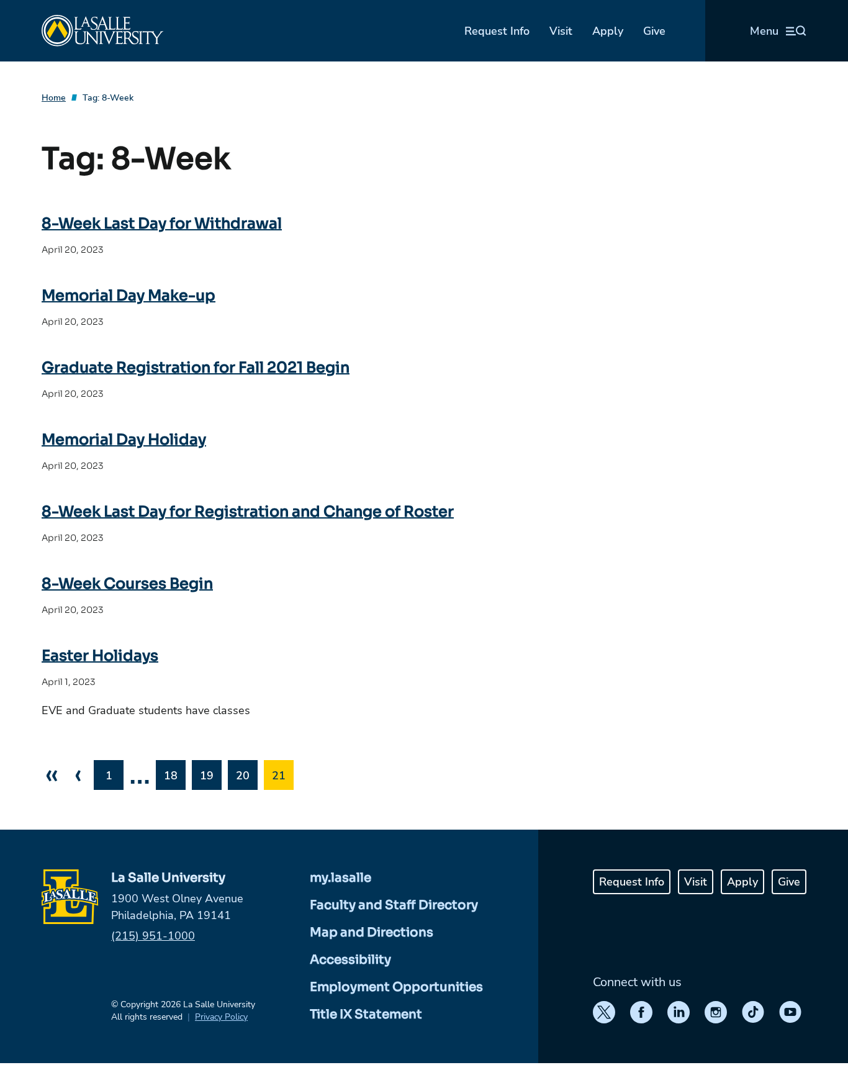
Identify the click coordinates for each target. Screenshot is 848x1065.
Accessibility (350, 960)
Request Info (497, 31)
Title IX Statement (366, 1014)
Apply (607, 31)
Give (654, 31)
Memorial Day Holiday (124, 439)
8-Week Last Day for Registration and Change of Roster (248, 511)
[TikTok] (753, 1012)
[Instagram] (716, 1012)
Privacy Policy (221, 1017)
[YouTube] (790, 1012)
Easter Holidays (100, 655)
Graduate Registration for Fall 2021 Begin (196, 367)
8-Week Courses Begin (127, 583)
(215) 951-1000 (153, 935)
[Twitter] (604, 1012)
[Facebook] (641, 1012)
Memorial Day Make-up (128, 295)
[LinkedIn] (678, 1012)
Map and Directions (371, 932)
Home (54, 98)
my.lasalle (340, 878)
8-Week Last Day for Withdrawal (162, 223)
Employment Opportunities (396, 987)
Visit (560, 31)
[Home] (102, 31)
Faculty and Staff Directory (394, 905)
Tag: (108, 98)
